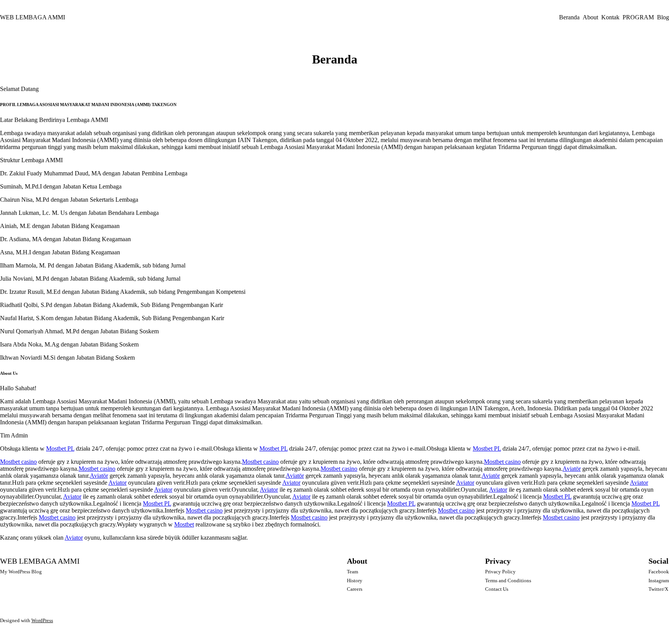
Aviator (117, 482)
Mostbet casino (18, 461)
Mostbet (184, 524)
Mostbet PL (60, 448)
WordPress (42, 620)
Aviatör (572, 468)
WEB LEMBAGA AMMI (32, 17)
